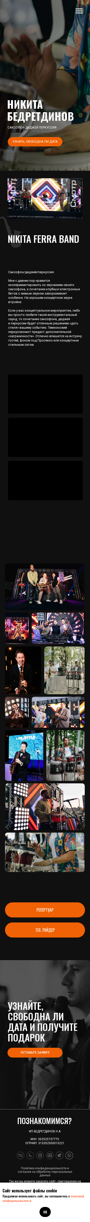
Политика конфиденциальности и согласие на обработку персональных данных (45, 1172)
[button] (35, 141)
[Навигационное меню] (79, 11)
